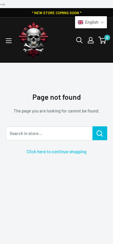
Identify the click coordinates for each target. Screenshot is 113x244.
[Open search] (79, 40)
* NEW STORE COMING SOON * (56, 12)
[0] (102, 40)
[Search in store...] (99, 133)
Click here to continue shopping (56, 151)
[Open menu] (9, 40)
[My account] (91, 40)
